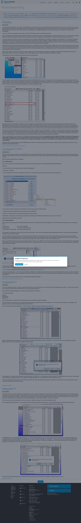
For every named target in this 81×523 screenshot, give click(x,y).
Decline (26, 264)
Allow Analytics (19, 264)
